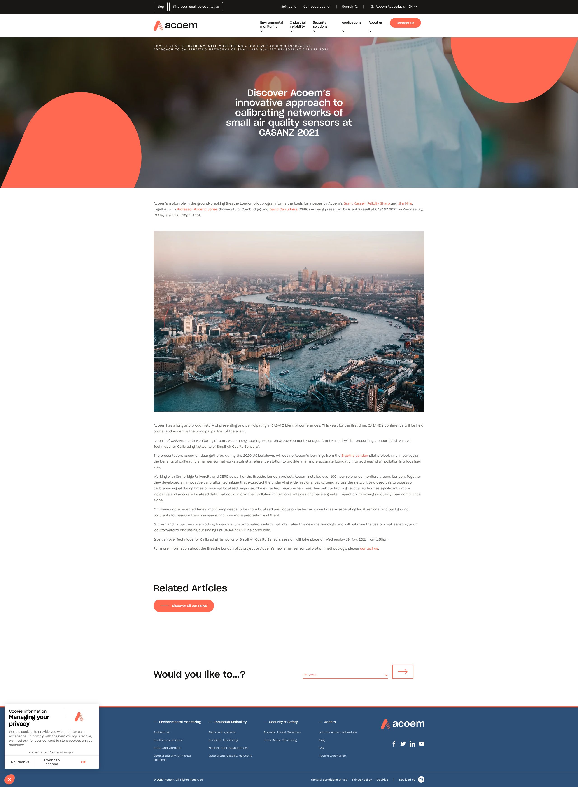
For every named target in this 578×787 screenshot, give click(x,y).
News (175, 46)
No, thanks (20, 762)
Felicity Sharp (378, 203)
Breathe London (355, 456)
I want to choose (52, 762)
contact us (369, 548)
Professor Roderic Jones (197, 209)
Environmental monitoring (214, 46)
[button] (9, 779)
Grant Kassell (354, 203)
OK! (83, 762)
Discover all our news (189, 606)
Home (159, 46)
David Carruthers (284, 209)
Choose (310, 675)
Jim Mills (405, 203)
